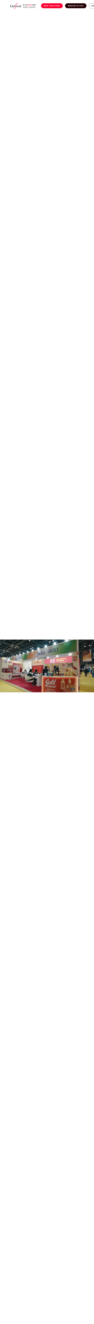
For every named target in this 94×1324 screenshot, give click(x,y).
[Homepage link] (23, 6)
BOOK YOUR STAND (52, 6)
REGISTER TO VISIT (76, 6)
